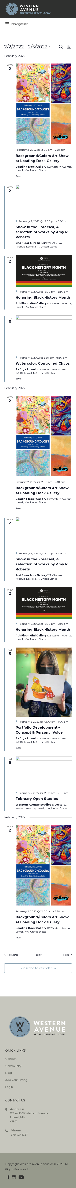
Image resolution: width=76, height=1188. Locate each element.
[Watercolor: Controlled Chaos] (44, 334)
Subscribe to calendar (36, 968)
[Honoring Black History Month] (44, 270)
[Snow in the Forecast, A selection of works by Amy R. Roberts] (44, 200)
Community (13, 1066)
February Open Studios (37, 799)
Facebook (8, 1177)
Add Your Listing (16, 1080)
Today (38, 954)
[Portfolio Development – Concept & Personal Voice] (44, 682)
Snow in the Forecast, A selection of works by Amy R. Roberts (42, 232)
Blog (8, 1072)
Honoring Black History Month (43, 297)
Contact (10, 1058)
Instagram (14, 1177)
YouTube (21, 1177)
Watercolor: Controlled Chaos (43, 363)
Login (9, 1086)
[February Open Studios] (44, 772)
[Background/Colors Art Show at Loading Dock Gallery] (44, 104)
